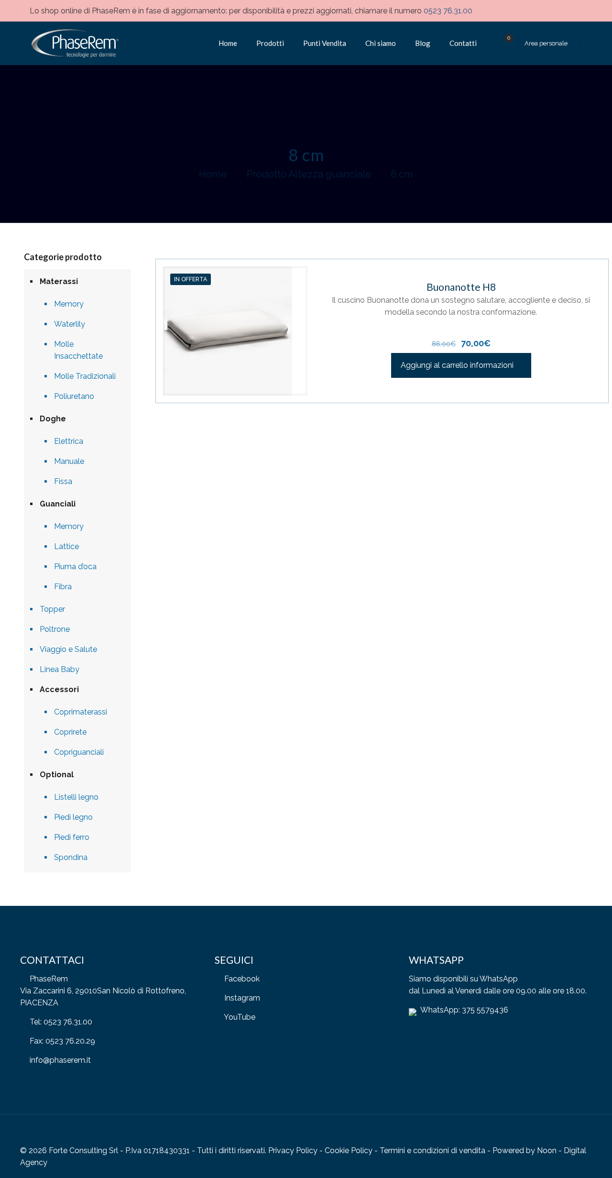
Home (213, 174)
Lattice (66, 546)
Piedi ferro (71, 837)
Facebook (242, 978)
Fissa (63, 481)
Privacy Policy (292, 1150)
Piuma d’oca (75, 566)
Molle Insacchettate (78, 350)
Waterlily (69, 324)
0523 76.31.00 (448, 10)
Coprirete (70, 732)
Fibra (63, 586)
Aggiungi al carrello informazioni (457, 365)
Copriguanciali (79, 752)
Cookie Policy (348, 1150)
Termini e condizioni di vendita (432, 1150)
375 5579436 (485, 1009)
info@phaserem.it (60, 1060)
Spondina (70, 857)
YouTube (239, 1017)
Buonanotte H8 (461, 287)
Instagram (242, 997)
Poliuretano (74, 396)
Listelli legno (76, 797)
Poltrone (55, 629)
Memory (69, 303)
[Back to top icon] (582, 1134)
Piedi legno (73, 817)
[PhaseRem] (74, 43)
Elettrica (68, 441)
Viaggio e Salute (68, 649)
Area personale (546, 43)
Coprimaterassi (80, 711)
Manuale (69, 461)
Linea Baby (59, 669)
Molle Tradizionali (85, 376)
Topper (52, 609)
